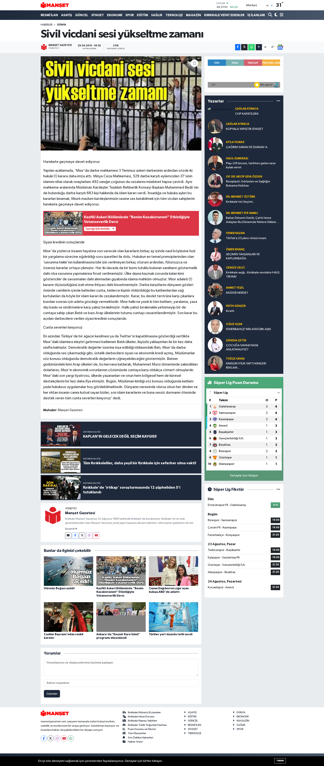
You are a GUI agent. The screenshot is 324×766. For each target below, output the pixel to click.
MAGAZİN (193, 15)
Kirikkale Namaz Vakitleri (142, 720)
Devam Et (70, 529)
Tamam (280, 761)
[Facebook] (75, 536)
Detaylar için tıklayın (244, 475)
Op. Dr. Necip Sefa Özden (244, 176)
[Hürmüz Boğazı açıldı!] (68, 571)
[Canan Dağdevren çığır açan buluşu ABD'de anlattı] (173, 571)
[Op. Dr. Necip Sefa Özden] (215, 181)
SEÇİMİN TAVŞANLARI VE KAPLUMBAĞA (243, 256)
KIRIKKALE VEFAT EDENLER (224, 15)
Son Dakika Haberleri (140, 737)
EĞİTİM (142, 15)
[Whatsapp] (71, 738)
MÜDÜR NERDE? (237, 292)
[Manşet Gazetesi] (53, 515)
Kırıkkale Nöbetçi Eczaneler (144, 712)
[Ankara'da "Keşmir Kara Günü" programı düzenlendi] (121, 617)
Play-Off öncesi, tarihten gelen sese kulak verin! (251, 165)
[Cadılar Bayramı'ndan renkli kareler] (68, 617)
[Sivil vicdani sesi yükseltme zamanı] (121, 103)
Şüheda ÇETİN (236, 340)
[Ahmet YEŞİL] (215, 290)
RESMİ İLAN (49, 15)
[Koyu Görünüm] (275, 15)
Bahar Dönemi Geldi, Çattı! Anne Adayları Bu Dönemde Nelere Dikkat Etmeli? (251, 220)
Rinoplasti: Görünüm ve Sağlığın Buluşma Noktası (248, 183)
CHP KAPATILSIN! (246, 113)
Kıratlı (230, 311)
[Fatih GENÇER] (215, 308)
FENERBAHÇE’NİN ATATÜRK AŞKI (248, 329)
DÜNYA (61, 24)
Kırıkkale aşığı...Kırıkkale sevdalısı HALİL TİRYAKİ (253, 274)
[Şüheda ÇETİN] (215, 344)
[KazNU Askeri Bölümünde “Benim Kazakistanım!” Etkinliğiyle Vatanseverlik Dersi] (121, 571)
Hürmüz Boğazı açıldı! (59, 588)
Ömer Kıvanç (235, 249)
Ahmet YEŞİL (235, 287)
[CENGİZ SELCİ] (215, 272)
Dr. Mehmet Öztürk (240, 196)
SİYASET (97, 15)
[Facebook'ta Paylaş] (237, 47)
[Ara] (270, 15)
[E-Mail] (68, 536)
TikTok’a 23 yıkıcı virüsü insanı (246, 238)
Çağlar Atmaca (246, 108)
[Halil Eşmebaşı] (215, 162)
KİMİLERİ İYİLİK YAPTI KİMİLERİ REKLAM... (246, 365)
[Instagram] (89, 536)
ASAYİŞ (66, 15)
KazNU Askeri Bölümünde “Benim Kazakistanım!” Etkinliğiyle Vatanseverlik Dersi (119, 592)
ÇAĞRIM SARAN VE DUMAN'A (246, 147)
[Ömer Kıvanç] (215, 253)
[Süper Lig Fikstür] (278, 489)
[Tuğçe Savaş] (215, 363)
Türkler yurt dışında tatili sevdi (170, 634)
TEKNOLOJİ (174, 15)
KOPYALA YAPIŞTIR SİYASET (244, 129)
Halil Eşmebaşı (237, 158)
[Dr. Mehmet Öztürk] (215, 199)
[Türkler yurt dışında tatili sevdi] (173, 617)
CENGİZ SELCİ (235, 267)
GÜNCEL (81, 15)
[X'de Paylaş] (244, 47)
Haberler (46, 24)
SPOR (129, 15)
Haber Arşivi (135, 741)
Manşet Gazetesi (80, 513)
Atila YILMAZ (235, 142)
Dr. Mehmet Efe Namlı (242, 213)
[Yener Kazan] (215, 235)
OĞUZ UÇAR (234, 324)
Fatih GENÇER (236, 306)
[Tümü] (278, 101)
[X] (50, 738)
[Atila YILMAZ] (215, 144)
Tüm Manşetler (137, 733)
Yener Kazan (235, 233)
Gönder (52, 693)
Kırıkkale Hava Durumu (141, 716)
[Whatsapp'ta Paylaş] (251, 47)
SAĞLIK (156, 15)
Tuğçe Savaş (235, 358)
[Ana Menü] (281, 15)
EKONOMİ (114, 15)
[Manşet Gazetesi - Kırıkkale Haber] (55, 5)
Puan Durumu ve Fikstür (142, 729)
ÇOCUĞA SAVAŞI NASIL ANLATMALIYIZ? (242, 347)
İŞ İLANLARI (256, 15)
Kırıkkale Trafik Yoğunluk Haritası (147, 725)
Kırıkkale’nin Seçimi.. (240, 201)
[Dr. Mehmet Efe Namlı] (215, 217)
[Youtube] (96, 536)
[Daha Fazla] (259, 47)
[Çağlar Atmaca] (220, 109)
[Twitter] (82, 536)
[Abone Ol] (280, 47)
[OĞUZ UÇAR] (215, 326)
